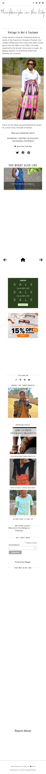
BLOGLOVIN (33, 138)
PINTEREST (29, 141)
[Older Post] (41, 260)
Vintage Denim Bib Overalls (23, 184)
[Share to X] (17, 152)
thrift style (28, 146)
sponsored (20, 146)
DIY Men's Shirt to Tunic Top (23, 519)
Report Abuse (23, 730)
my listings (23, 528)
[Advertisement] (23, 226)
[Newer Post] (5, 260)
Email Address (22, 545)
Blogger (28, 562)
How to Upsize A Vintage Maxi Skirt (23, 487)
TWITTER (22, 138)
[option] (23, 179)
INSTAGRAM (17, 141)
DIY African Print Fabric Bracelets (23, 456)
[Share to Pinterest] (28, 152)
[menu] (3, 3)
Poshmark (19, 530)
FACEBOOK (12, 138)
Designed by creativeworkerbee (23, 770)
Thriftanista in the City (20, 766)
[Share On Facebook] (22, 152)
